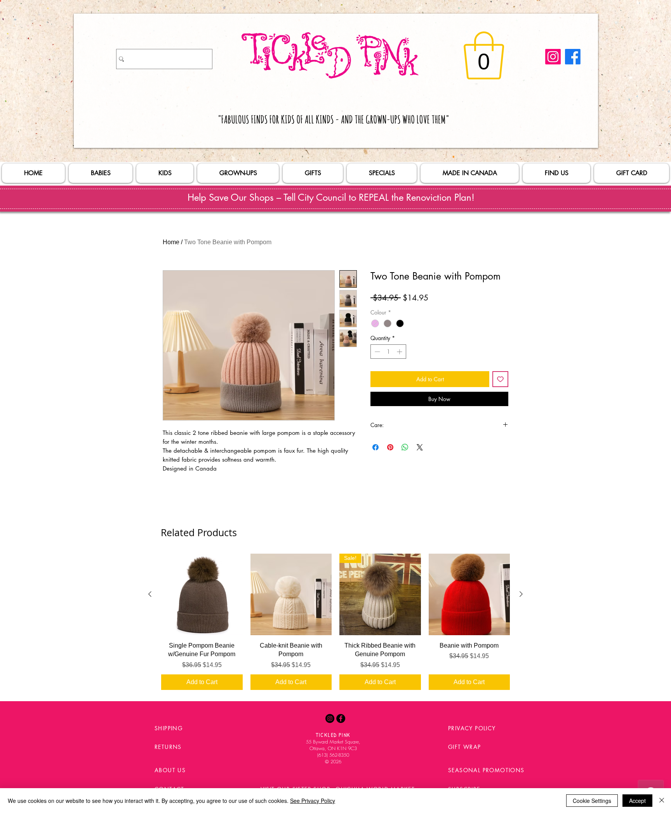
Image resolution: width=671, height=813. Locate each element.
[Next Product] (521, 594)
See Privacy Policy (312, 800)
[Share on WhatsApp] (405, 447)
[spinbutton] (388, 351)
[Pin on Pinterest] (390, 447)
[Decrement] (376, 351)
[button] (484, 55)
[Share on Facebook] (375, 447)
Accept (637, 800)
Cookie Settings (592, 800)
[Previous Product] (150, 594)
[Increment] (400, 351)
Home (171, 242)
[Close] (661, 800)
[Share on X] (419, 447)
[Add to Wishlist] (500, 379)
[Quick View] (202, 594)
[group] (335, 621)
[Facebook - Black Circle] (340, 718)
